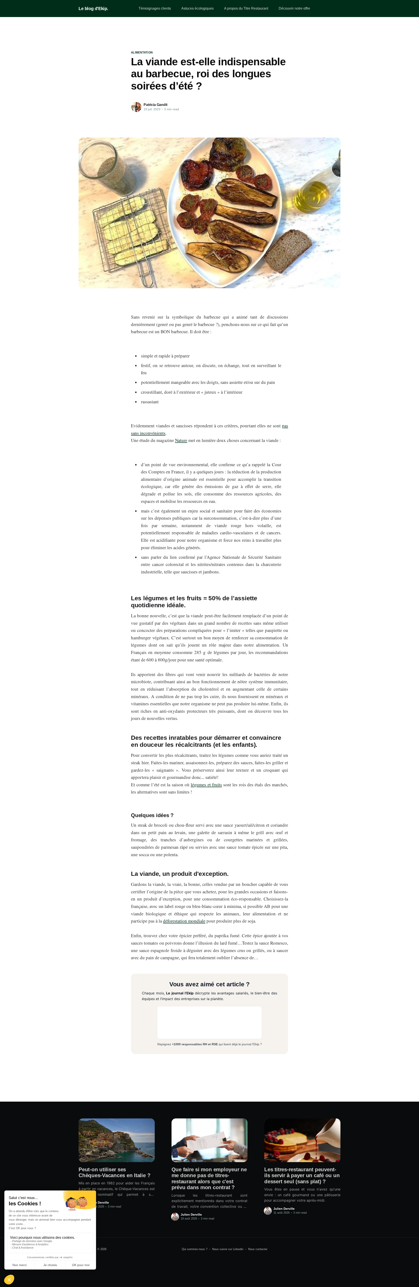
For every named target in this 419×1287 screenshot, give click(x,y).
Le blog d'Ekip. (93, 8)
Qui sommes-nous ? (194, 1249)
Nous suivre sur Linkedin (227, 1249)
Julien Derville (98, 1202)
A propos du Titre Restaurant (246, 8)
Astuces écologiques (197, 8)
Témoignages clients (155, 8)
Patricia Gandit (155, 105)
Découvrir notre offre (294, 8)
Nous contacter (257, 1249)
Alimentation (142, 52)
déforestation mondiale (184, 921)
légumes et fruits (206, 785)
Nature (181, 440)
